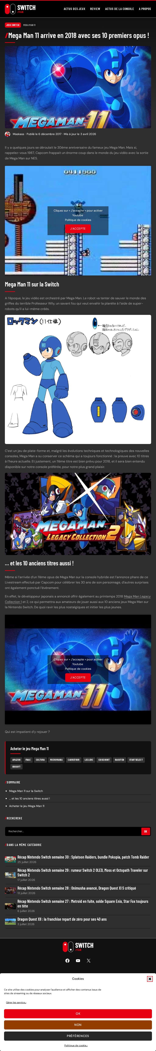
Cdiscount (104, 759)
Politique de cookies (76, 1045)
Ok (78, 1014)
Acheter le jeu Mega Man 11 (26, 806)
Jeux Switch (13, 25)
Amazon (16, 759)
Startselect (136, 759)
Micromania (56, 759)
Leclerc (89, 759)
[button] (150, 979)
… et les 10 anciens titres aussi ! (29, 798)
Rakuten (119, 759)
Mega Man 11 (29, 25)
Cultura (40, 759)
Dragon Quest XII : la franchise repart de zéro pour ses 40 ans (62, 919)
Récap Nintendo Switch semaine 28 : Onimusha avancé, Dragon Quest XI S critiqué (76, 888)
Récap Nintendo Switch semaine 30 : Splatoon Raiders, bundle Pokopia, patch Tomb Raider (83, 857)
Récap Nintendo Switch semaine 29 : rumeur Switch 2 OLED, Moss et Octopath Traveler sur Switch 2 (82, 872)
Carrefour (73, 759)
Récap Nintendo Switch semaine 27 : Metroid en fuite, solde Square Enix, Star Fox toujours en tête (82, 903)
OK (145, 831)
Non (78, 1025)
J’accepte (78, 228)
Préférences (78, 1036)
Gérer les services (16, 1002)
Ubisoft (16, 766)
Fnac (28, 759)
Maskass (18, 134)
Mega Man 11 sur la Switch (26, 791)
